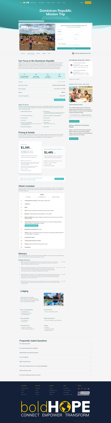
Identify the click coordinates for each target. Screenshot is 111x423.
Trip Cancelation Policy (67, 394)
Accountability (66, 392)
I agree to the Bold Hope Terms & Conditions (69, 44)
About (22, 392)
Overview (23, 53)
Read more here (76, 44)
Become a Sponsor (73, 138)
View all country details (59, 99)
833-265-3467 (52, 392)
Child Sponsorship (24, 388)
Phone (75, 38)
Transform (37, 394)
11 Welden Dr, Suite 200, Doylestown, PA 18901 (82, 421)
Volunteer (51, 394)
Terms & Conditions (62, 43)
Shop (64, 2)
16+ (52, 48)
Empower (37, 392)
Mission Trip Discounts (74, 121)
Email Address (60, 39)
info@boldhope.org (53, 390)
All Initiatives (37, 388)
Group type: (59, 29)
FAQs (49, 53)
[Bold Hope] (24, 2)
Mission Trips (23, 394)
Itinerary (38, 53)
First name (59, 34)
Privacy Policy (66, 388)
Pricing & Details (30, 53)
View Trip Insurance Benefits (31, 225)
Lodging (43, 53)
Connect (37, 390)
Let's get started (59, 178)
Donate (48, 2)
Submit (73, 48)
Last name (76, 34)
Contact (50, 388)
